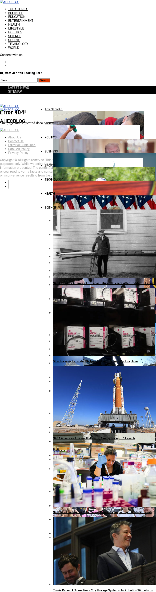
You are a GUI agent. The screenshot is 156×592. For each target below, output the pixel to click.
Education (16, 17)
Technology (18, 44)
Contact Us (16, 141)
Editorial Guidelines (22, 145)
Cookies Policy (19, 149)
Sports (14, 40)
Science (14, 36)
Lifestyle (16, 28)
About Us (14, 137)
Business (15, 13)
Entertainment (20, 21)
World (13, 48)
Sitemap (15, 91)
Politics (15, 32)
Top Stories (18, 9)
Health (14, 24)
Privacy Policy (18, 153)
